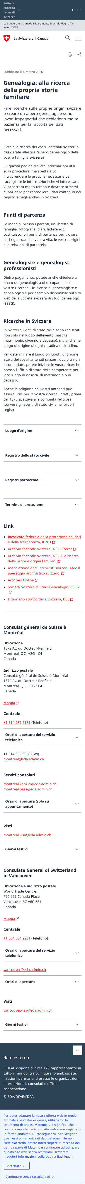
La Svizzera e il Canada (31, 38)
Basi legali (64, 1156)
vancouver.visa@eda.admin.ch (28, 1010)
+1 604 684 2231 (16, 938)
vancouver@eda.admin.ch (24, 969)
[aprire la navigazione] (78, 38)
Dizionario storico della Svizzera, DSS (39, 599)
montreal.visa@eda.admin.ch (27, 835)
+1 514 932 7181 (16, 722)
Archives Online (21, 580)
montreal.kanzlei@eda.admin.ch (29, 784)
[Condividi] (79, 54)
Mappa (9, 702)
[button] (77, 1050)
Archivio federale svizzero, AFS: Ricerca (40, 549)
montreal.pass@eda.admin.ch (28, 789)
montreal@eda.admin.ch (23, 759)
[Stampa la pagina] (70, 54)
